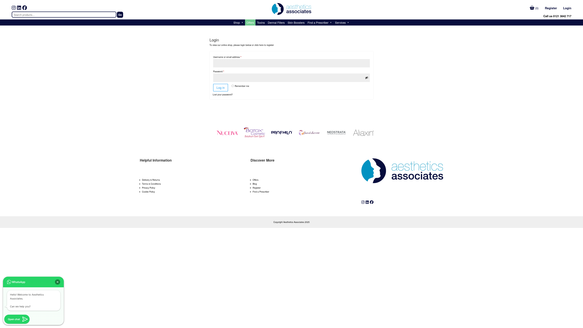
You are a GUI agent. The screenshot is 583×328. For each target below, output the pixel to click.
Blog (255, 183)
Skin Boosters (296, 22)
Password (218, 71)
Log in (220, 87)
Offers (250, 22)
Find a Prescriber (318, 22)
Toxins (261, 22)
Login (567, 8)
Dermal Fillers (276, 22)
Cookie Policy (148, 191)
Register (551, 8)
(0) (536, 8)
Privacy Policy (148, 187)
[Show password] (366, 77)
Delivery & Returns (151, 179)
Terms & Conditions (151, 183)
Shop (237, 22)
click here (259, 44)
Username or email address (227, 56)
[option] (223, 132)
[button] (57, 282)
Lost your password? (223, 94)
